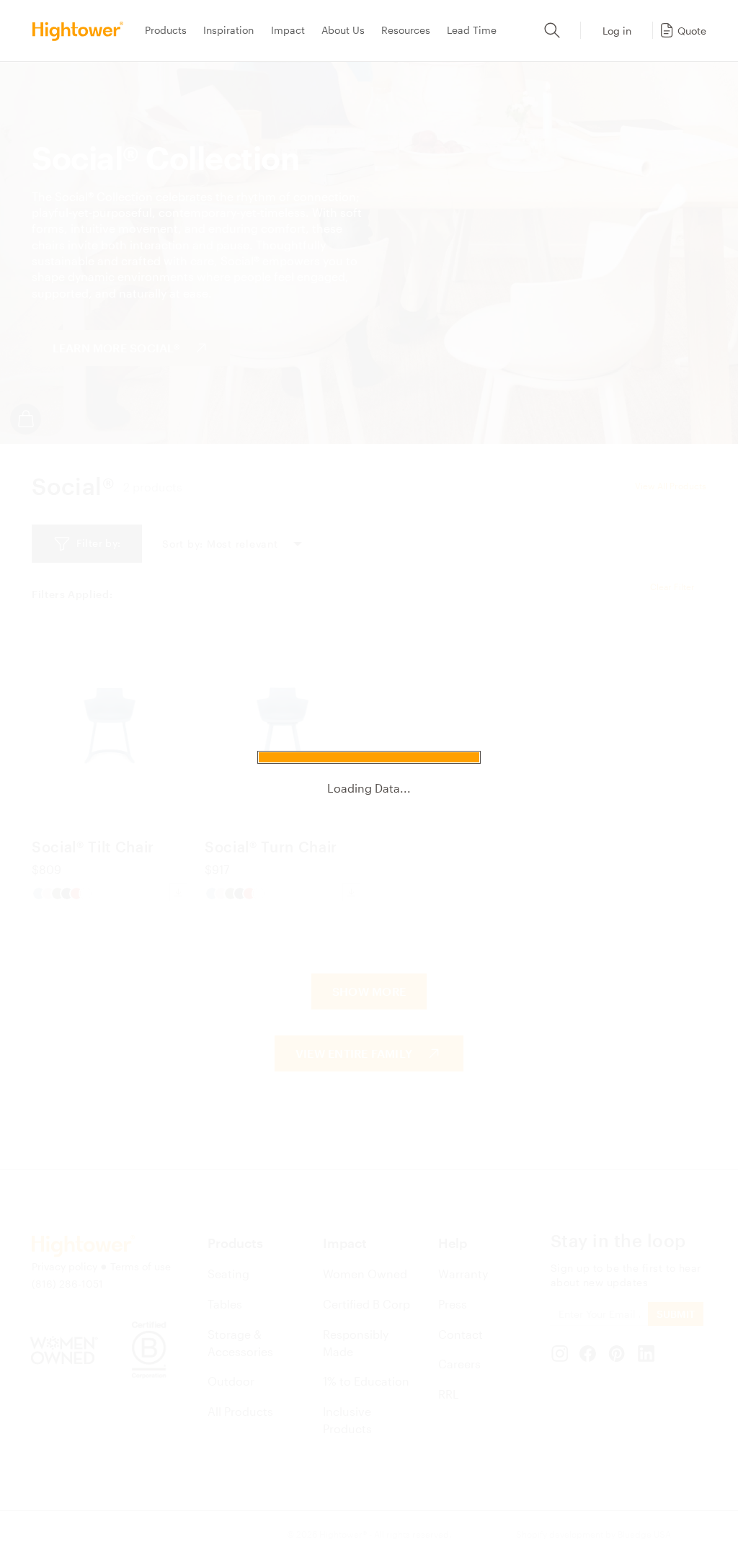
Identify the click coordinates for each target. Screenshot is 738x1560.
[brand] (82, 30)
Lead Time (472, 30)
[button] (682, 30)
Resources (405, 30)
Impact (288, 30)
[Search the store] (552, 30)
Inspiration (228, 30)
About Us (343, 30)
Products (166, 30)
